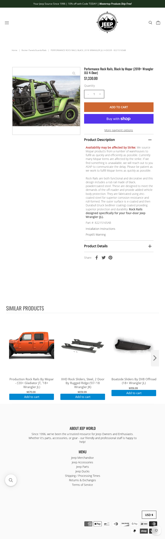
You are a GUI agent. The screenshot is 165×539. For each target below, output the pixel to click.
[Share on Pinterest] (110, 257)
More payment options (118, 130)
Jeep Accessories (82, 462)
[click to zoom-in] (73, 73)
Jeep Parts (82, 467)
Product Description (99, 139)
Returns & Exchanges (82, 480)
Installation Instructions (100, 229)
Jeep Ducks (82, 471)
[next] (155, 358)
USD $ (149, 515)
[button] (11, 480)
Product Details (96, 246)
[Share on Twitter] (104, 257)
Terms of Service (82, 485)
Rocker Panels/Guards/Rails (34, 50)
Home (14, 50)
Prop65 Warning (96, 234)
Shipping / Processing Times (82, 476)
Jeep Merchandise (82, 458)
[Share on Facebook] (97, 257)
